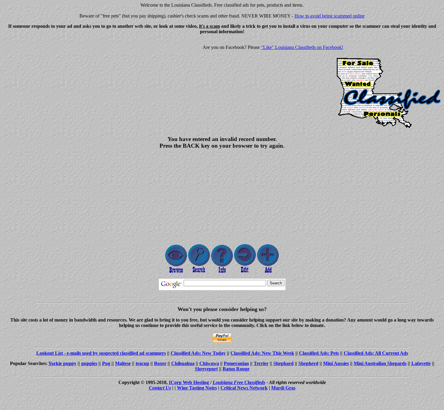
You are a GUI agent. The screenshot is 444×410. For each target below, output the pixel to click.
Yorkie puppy (62, 363)
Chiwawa (209, 363)
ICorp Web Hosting (189, 382)
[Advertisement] (53, 81)
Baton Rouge (236, 368)
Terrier (261, 363)
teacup (142, 363)
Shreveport (206, 368)
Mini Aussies (336, 363)
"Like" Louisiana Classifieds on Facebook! (302, 47)
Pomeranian (236, 363)
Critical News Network (244, 387)
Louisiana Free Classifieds (239, 382)
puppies (89, 363)
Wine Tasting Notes (197, 387)
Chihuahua (183, 363)
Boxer (160, 363)
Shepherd (308, 363)
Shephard (283, 363)
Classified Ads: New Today (198, 353)
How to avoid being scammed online (329, 15)
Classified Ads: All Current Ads (376, 353)
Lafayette (421, 363)
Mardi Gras (283, 387)
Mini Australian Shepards (380, 363)
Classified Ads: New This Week (262, 353)
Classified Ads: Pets (319, 353)
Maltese (123, 363)
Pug (106, 363)
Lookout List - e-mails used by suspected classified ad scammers (101, 353)
